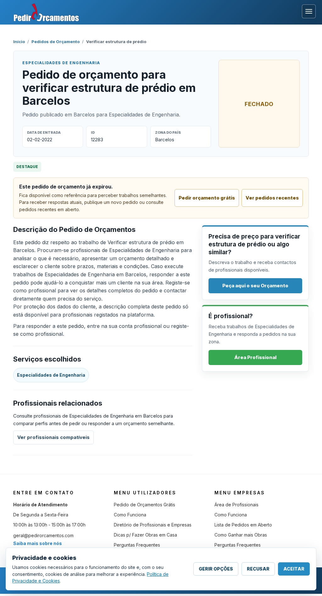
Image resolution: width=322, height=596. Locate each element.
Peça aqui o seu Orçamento (255, 286)
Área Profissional (255, 357)
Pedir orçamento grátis (207, 198)
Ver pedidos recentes (272, 198)
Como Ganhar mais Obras (240, 534)
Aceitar (293, 568)
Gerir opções (216, 568)
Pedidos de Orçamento (55, 41)
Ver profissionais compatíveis (53, 437)
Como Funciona (130, 514)
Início (19, 41)
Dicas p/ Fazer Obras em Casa (145, 534)
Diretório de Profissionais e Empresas (153, 524)
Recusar (258, 568)
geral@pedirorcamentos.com (43, 535)
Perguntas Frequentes (137, 545)
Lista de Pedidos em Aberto (243, 524)
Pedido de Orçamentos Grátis (144, 504)
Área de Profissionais (236, 504)
